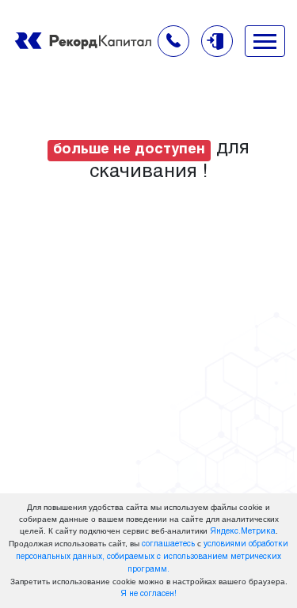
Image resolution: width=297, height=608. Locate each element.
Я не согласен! (148, 594)
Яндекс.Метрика (243, 531)
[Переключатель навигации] (265, 41)
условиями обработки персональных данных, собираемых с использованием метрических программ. (152, 557)
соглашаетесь (168, 544)
